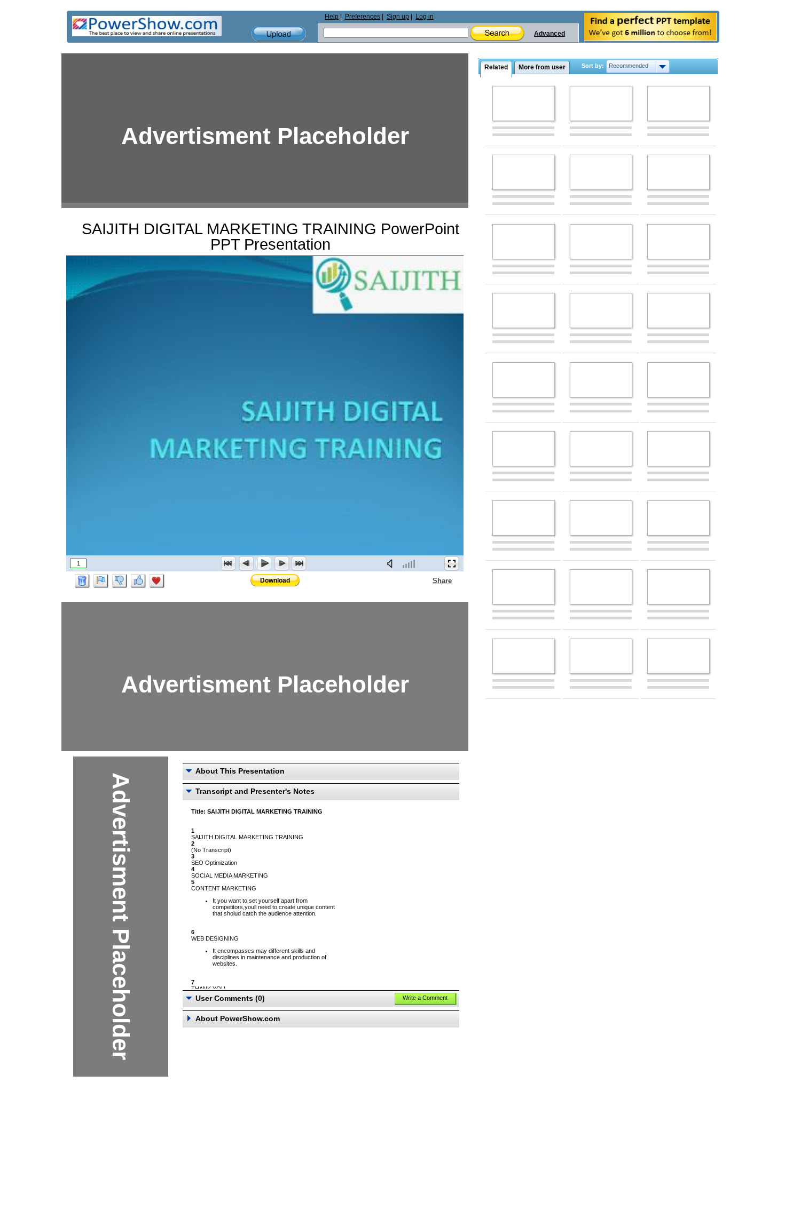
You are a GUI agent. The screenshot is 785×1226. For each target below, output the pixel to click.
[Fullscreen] (452, 563)
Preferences (362, 16)
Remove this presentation (82, 581)
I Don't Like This (119, 581)
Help (332, 16)
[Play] (264, 563)
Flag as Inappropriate (100, 581)
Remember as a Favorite (157, 581)
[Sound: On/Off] (392, 563)
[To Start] (229, 563)
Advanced (549, 33)
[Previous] (246, 563)
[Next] (281, 563)
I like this (138, 581)
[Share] (426, 580)
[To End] (299, 563)
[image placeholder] (523, 103)
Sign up (398, 16)
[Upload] (279, 34)
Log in (424, 16)
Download (275, 580)
